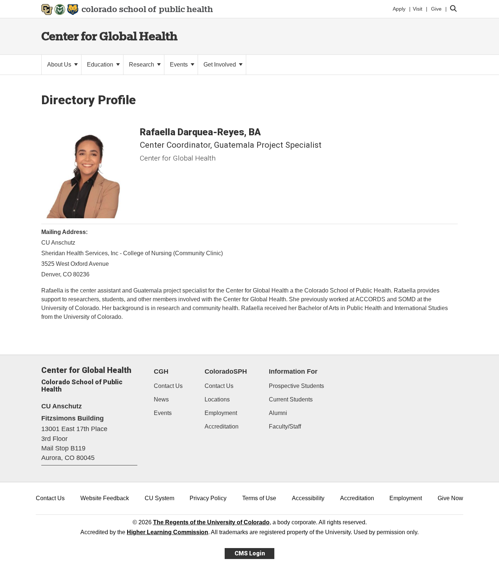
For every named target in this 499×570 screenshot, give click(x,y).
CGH (161, 371)
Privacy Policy (208, 498)
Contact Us (168, 386)
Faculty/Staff (285, 426)
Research (142, 64)
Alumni (278, 413)
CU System (159, 498)
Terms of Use (259, 498)
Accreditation (222, 426)
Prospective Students (296, 386)
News (161, 399)
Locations (217, 399)
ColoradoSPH (226, 371)
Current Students (291, 399)
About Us (60, 64)
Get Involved (220, 64)
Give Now (450, 498)
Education (101, 64)
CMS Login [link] (250, 553)
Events (179, 64)
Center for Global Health (109, 36)
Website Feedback (104, 498)
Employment (221, 413)
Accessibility (308, 498)
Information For (293, 371)
